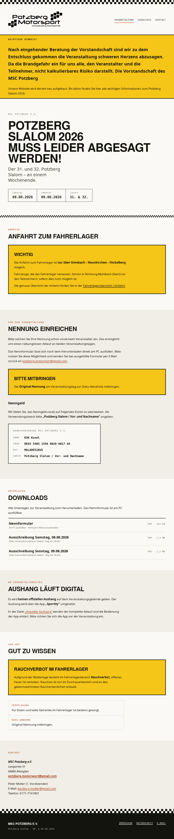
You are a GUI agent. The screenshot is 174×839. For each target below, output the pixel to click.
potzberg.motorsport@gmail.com (44, 361)
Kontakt (160, 20)
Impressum (125, 823)
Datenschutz (144, 823)
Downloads (144, 20)
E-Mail (161, 823)
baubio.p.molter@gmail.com (37, 788)
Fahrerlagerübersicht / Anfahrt (104, 286)
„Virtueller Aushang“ (38, 611)
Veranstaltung (124, 20)
